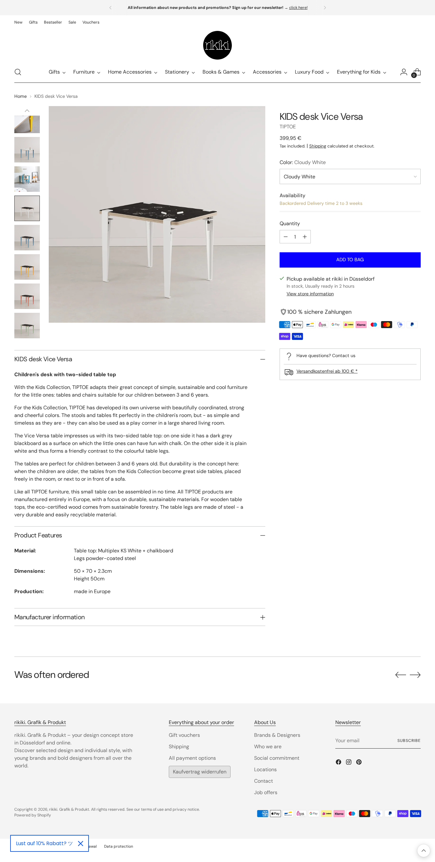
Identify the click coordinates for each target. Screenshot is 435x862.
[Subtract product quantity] (285, 236)
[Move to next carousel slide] (415, 674)
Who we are (268, 746)
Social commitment (276, 758)
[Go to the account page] (403, 72)
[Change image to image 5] (27, 149)
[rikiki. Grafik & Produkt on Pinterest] (359, 763)
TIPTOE (288, 126)
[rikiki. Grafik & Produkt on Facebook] (339, 763)
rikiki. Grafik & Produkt (69, 809)
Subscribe (408, 740)
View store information (310, 294)
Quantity (290, 223)
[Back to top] (423, 850)
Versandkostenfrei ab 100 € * (327, 371)
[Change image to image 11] (27, 325)
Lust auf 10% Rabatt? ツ (44, 843)
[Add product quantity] (304, 236)
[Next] (325, 7)
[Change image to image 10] (27, 296)
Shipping (317, 146)
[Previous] (110, 7)
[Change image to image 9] (27, 267)
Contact (263, 781)
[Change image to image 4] (27, 120)
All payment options (192, 758)
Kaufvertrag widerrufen (199, 771)
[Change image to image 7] (27, 208)
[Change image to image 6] (27, 179)
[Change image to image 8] (27, 237)
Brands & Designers (277, 735)
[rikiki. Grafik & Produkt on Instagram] (349, 763)
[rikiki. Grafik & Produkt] (217, 45)
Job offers (265, 792)
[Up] (27, 111)
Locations (265, 769)
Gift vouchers (184, 735)
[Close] (80, 843)
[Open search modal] (17, 72)
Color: (303, 162)
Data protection (118, 846)
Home (20, 96)
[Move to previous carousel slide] (400, 675)
